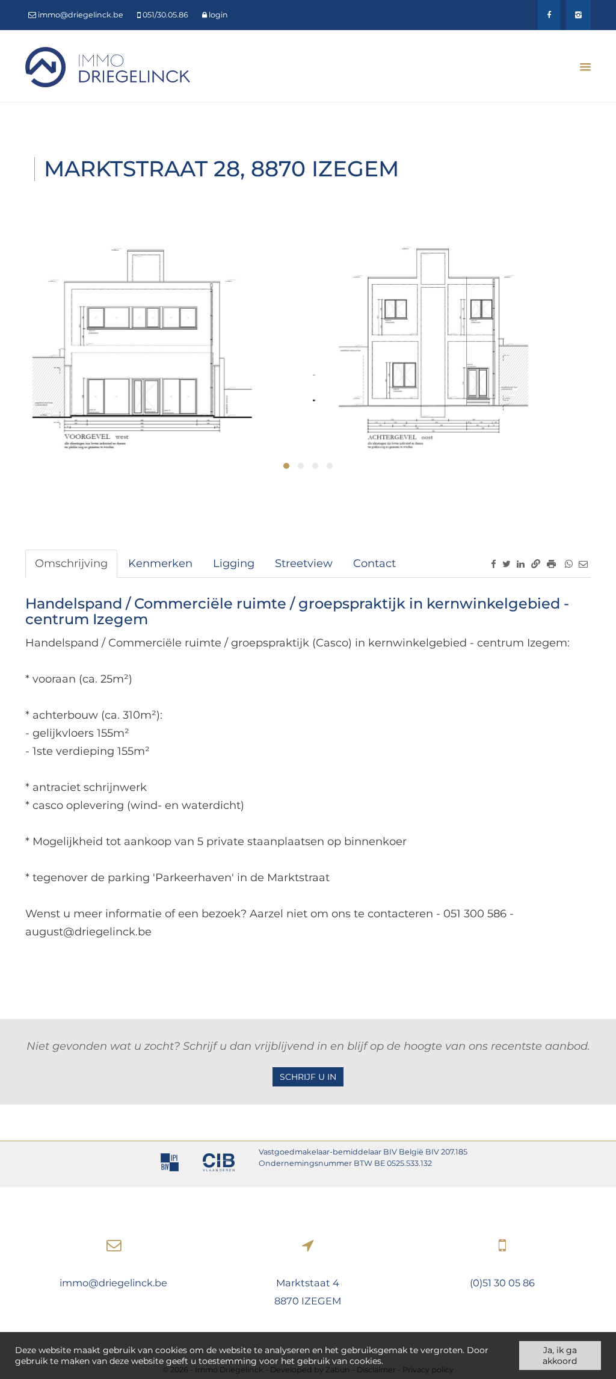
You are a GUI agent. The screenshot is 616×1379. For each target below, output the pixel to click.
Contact (374, 563)
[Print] (551, 564)
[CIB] (219, 1164)
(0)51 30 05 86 (502, 1283)
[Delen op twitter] (506, 564)
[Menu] (581, 66)
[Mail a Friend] (583, 564)
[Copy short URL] (536, 564)
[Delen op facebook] (493, 564)
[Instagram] (578, 15)
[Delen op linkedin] (521, 564)
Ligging (233, 563)
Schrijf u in (308, 1076)
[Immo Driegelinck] (107, 66)
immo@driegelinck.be (113, 1283)
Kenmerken (160, 563)
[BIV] (170, 1164)
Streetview (304, 563)
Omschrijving (71, 563)
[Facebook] (549, 15)
